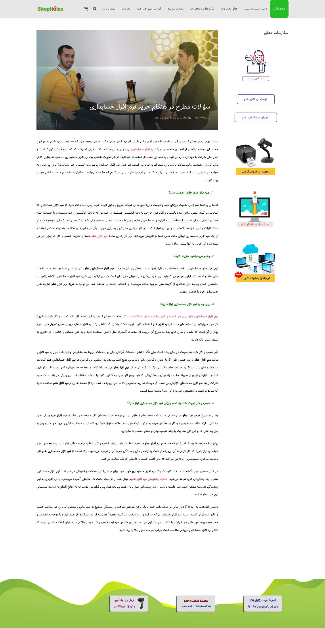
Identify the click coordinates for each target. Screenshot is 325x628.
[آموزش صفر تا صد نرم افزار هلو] (263, 611)
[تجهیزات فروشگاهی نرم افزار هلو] (129, 611)
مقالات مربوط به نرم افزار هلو (171, 118)
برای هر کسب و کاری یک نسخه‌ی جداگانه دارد (172, 316)
